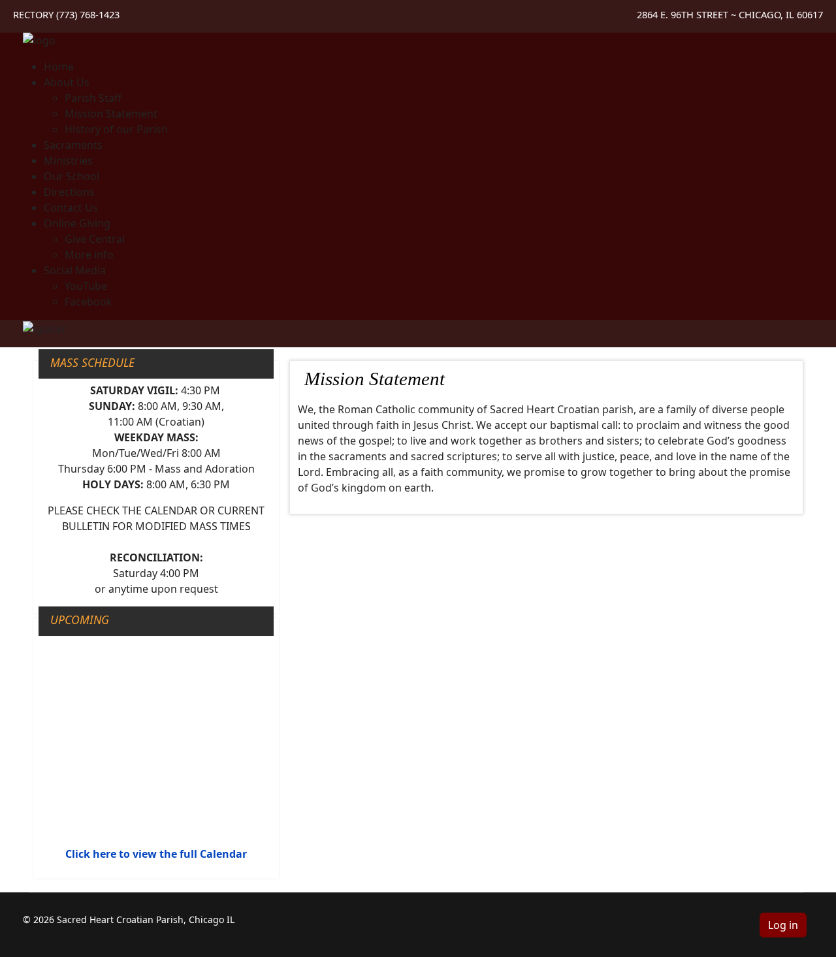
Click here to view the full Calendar (156, 854)
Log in (783, 925)
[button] (66, 82)
